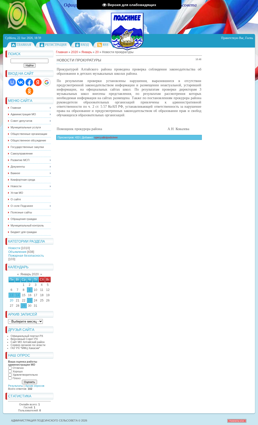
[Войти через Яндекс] (38, 82)
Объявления (17, 252)
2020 (74, 52)
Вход (85, 45)
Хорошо (18, 371)
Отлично (18, 367)
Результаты (15, 385)
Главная (24, 45)
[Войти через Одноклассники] (29, 91)
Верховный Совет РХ (24, 338)
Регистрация (56, 45)
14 (17, 295)
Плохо (17, 378)
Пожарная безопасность (26, 255)
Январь (86, 52)
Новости (14, 248)
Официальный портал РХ (27, 335)
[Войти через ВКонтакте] (20, 82)
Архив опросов (34, 385)
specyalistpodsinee (106, 137)
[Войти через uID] (12, 82)
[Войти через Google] (47, 82)
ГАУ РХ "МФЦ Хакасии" (25, 348)
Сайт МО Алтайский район (28, 341)
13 (11, 295)
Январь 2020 (29, 274)
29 (23, 305)
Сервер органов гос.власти (28, 344)
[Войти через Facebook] (29, 82)
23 (29, 300)
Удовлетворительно (25, 374)
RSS (105, 45)
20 (11, 300)
